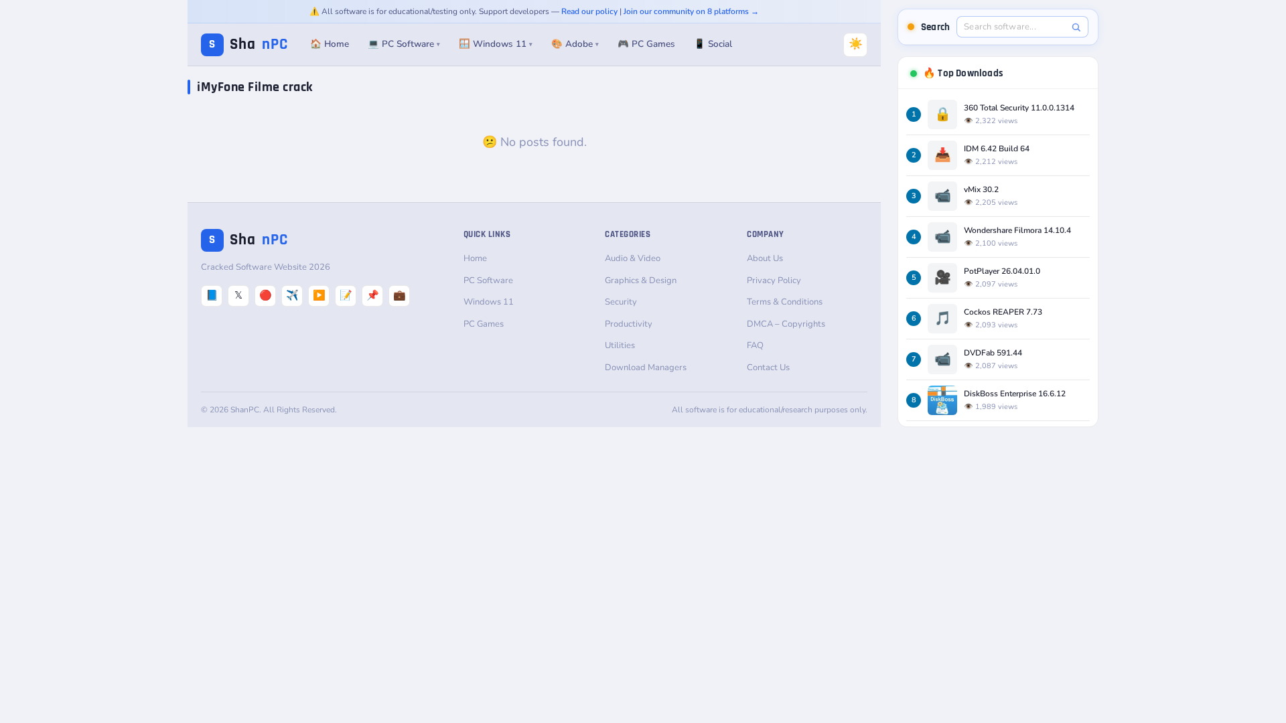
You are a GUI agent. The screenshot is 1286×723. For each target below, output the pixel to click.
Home (475, 258)
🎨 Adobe (575, 43)
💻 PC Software (404, 43)
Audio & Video (632, 258)
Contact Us (768, 368)
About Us (765, 258)
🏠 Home (329, 43)
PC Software (488, 280)
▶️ (319, 295)
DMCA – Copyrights (786, 324)
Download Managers (646, 368)
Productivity (628, 324)
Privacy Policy (774, 280)
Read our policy (589, 11)
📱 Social (713, 43)
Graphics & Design (640, 280)
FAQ (755, 345)
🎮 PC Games (646, 43)
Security (621, 302)
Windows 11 (488, 302)
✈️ (292, 295)
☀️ (856, 44)
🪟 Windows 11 (495, 43)
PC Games (483, 324)
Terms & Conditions (785, 302)
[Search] (1076, 27)
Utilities (620, 345)
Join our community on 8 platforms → (691, 11)
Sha (248, 44)
